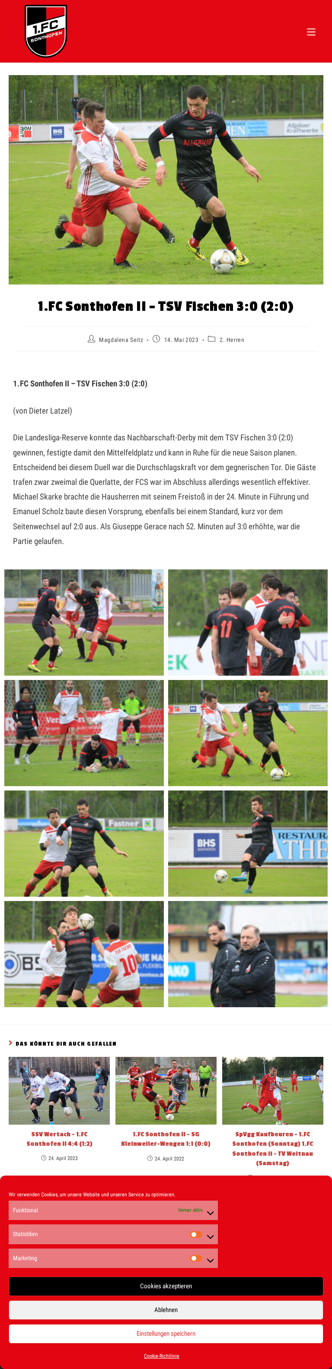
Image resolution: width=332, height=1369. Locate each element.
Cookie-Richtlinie (161, 1356)
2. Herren (232, 339)
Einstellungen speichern (166, 1333)
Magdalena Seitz (121, 339)
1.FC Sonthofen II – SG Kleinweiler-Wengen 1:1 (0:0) (166, 1139)
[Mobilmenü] (311, 31)
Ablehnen (166, 1310)
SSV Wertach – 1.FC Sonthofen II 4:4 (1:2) (59, 1139)
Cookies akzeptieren (166, 1286)
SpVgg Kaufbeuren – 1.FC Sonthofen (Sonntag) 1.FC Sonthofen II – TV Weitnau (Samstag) (272, 1149)
